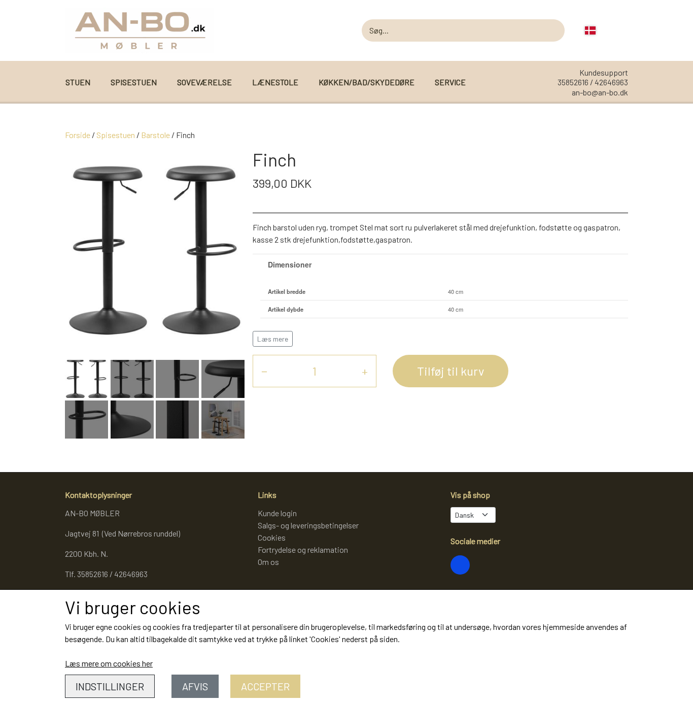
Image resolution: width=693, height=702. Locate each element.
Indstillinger (110, 686)
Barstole (155, 135)
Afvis (195, 686)
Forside (77, 135)
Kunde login (277, 513)
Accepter (265, 686)
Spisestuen (115, 135)
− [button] (264, 370)
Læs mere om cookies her (109, 663)
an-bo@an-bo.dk (600, 92)
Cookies (272, 537)
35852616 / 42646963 (593, 82)
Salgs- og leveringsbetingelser (308, 525)
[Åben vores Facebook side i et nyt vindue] (460, 565)
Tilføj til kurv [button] (450, 370)
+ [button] (365, 370)
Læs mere (272, 339)
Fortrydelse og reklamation (303, 549)
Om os (268, 561)
